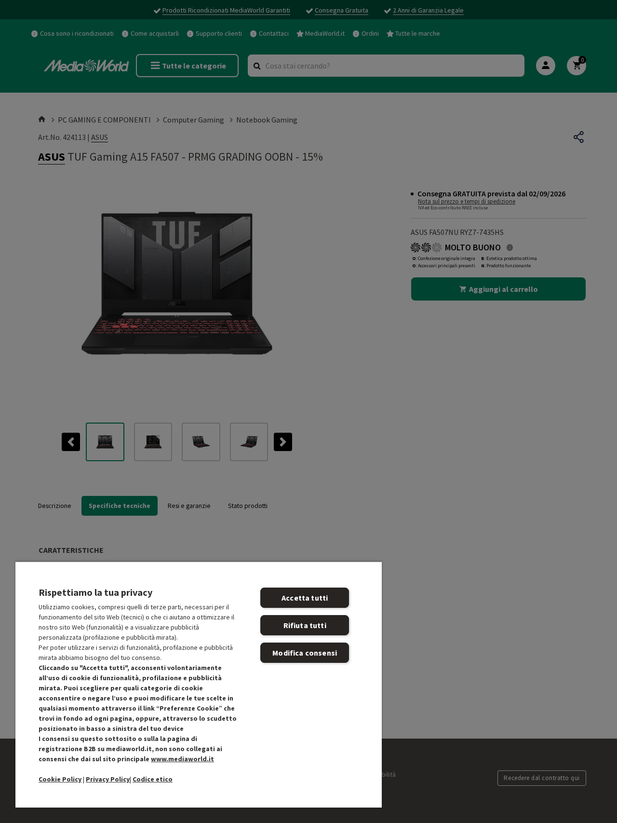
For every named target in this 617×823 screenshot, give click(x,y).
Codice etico (153, 779)
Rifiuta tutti (304, 625)
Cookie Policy (60, 779)
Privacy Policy (108, 779)
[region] (198, 684)
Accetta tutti (305, 598)
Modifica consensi (304, 653)
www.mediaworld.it (182, 758)
